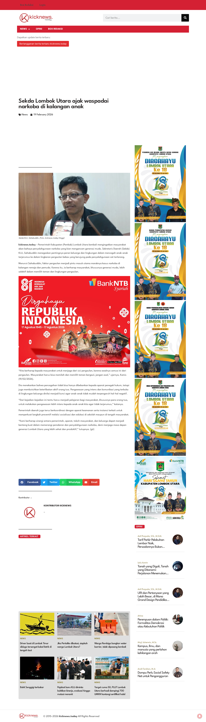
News (23, 29)
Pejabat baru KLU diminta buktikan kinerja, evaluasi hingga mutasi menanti (73, 691)
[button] (30, 482)
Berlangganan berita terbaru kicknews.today (43, 43)
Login (42, 5)
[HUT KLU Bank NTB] (160, 520)
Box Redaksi (26, 5)
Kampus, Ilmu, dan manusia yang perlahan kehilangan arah (152, 650)
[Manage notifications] (199, 716)
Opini (39, 29)
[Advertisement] (103, 73)
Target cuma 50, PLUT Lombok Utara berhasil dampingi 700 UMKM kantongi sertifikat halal (109, 691)
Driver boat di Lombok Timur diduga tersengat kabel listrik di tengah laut (35, 647)
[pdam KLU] (160, 221)
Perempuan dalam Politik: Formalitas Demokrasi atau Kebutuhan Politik (153, 623)
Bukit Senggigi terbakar (32, 687)
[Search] (185, 18)
